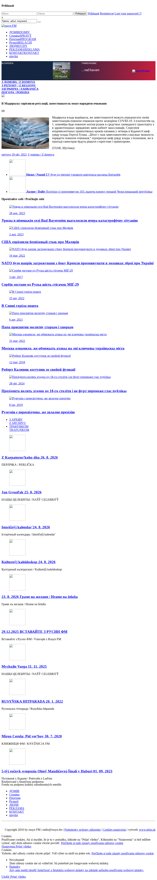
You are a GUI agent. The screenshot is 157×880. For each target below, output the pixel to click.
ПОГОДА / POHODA (15, 92)
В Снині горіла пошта (20, 306)
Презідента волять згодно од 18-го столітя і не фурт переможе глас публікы (64, 391)
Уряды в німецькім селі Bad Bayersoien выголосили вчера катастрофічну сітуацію (70, 220)
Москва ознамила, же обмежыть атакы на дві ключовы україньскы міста (63, 348)
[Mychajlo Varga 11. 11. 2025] (78, 652)
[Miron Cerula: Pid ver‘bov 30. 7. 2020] (78, 722)
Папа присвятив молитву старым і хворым (37, 327)
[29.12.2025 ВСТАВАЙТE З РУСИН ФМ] (78, 617)
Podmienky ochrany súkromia (82, 829)
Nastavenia (9, 846)
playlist (13, 56)
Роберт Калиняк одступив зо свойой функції (38, 369)
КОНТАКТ (24, 52)
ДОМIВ (19, 32)
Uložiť (6, 876)
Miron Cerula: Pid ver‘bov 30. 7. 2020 (32, 736)
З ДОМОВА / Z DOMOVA (18, 82)
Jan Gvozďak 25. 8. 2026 (22, 492)
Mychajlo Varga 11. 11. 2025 (24, 666)
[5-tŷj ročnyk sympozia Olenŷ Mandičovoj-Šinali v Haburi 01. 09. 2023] (78, 757)
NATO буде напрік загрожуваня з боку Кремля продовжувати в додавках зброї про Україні (78, 263)
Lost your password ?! (127, 13)
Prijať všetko (23, 846)
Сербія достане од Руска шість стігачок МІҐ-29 (40, 284)
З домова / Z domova (41, 154)
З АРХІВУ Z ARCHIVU (17, 421)
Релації (20, 42)
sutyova (6, 154)
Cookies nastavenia (114, 829)
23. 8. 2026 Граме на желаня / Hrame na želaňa (40, 597)
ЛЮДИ (18, 46)
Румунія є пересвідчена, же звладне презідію (38, 412)
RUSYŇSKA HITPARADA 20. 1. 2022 (32, 701)
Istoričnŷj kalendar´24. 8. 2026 (26, 527)
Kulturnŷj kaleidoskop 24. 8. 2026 (29, 562)
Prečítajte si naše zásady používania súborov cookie (92, 843)
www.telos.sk (147, 829)
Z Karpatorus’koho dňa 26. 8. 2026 (30, 457)
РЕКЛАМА (24, 49)
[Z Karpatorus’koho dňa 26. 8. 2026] (78, 443)
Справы (20, 35)
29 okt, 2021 (19, 154)
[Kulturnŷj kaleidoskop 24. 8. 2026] (78, 547)
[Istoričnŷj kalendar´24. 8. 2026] (78, 513)
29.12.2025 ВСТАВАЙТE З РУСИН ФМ (34, 632)
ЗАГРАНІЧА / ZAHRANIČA (20, 88)
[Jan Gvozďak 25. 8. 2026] (78, 478)
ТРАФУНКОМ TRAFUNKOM (19, 428)
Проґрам (22, 39)
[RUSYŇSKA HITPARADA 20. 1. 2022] (78, 687)
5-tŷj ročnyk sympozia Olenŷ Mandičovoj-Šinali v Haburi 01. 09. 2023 (57, 771)
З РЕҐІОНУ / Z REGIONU (19, 85)
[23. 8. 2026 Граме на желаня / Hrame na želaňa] (78, 582)
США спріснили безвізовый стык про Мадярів (40, 242)
